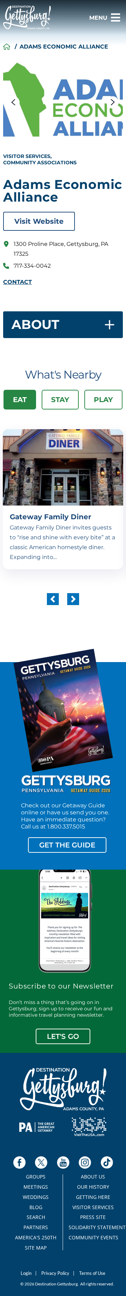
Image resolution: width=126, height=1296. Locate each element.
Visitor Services (93, 1207)
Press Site (93, 1217)
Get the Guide (67, 845)
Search (36, 1217)
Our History (93, 1186)
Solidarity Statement (93, 1227)
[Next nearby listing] (73, 599)
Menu (98, 17)
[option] (63, 100)
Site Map (36, 1247)
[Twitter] (41, 1162)
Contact (17, 282)
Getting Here (93, 1197)
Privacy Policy (55, 1273)
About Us (93, 1176)
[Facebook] (19, 1162)
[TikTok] (107, 1162)
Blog (35, 1207)
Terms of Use (92, 1273)
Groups (36, 1176)
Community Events (93, 1237)
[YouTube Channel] (63, 1162)
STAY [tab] (60, 399)
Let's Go (63, 1036)
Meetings (35, 1186)
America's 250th (35, 1237)
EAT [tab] (20, 399)
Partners (35, 1227)
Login (26, 1273)
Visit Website (39, 221)
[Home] (6, 46)
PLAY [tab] (103, 399)
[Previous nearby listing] (53, 599)
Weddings (36, 1197)
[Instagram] (85, 1162)
